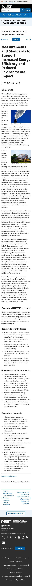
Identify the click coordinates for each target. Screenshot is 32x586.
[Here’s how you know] (16, 2)
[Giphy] (23, 537)
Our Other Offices (20, 533)
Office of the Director (8, 15)
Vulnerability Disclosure (9, 565)
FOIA (8, 569)
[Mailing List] (3, 542)
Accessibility (14, 558)
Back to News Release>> (9, 476)
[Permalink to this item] (21, 83)
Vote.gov (23, 580)
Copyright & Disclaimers (15, 561)
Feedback (20, 548)
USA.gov (17, 580)
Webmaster (4, 533)
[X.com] (3, 537)
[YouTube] (19, 537)
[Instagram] (15, 537)
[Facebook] (7, 537)
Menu (28, 10)
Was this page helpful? (16, 513)
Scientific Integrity (15, 572)
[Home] (7, 6)
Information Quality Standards (10, 576)
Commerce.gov (24, 576)
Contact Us (12, 533)
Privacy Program (23, 558)
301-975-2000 (4, 530)
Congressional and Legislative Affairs (13, 22)
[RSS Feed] (27, 537)
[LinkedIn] (11, 537)
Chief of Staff (21, 15)
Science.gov (9, 580)
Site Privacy (5, 558)
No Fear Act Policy (23, 565)
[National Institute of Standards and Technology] (14, 521)
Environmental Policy (17, 569)
